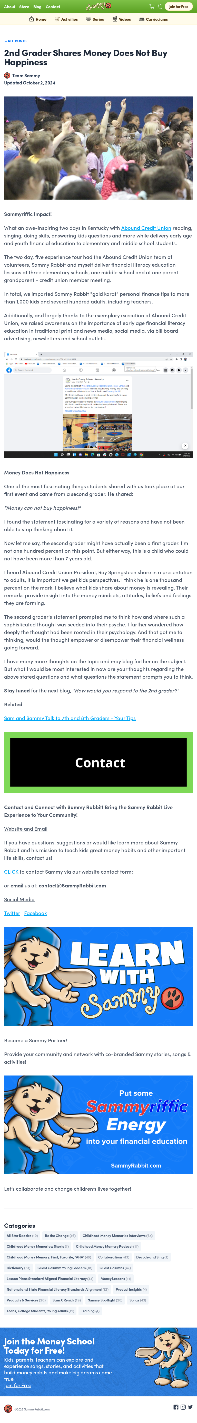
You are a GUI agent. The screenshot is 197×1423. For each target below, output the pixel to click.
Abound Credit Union (146, 227)
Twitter (12, 912)
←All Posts (15, 40)
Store (24, 6)
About (9, 6)
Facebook (35, 912)
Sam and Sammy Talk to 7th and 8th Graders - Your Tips (70, 717)
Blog (37, 6)
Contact (53, 6)
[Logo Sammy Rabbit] (98, 6)
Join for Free (178, 6)
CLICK (11, 871)
